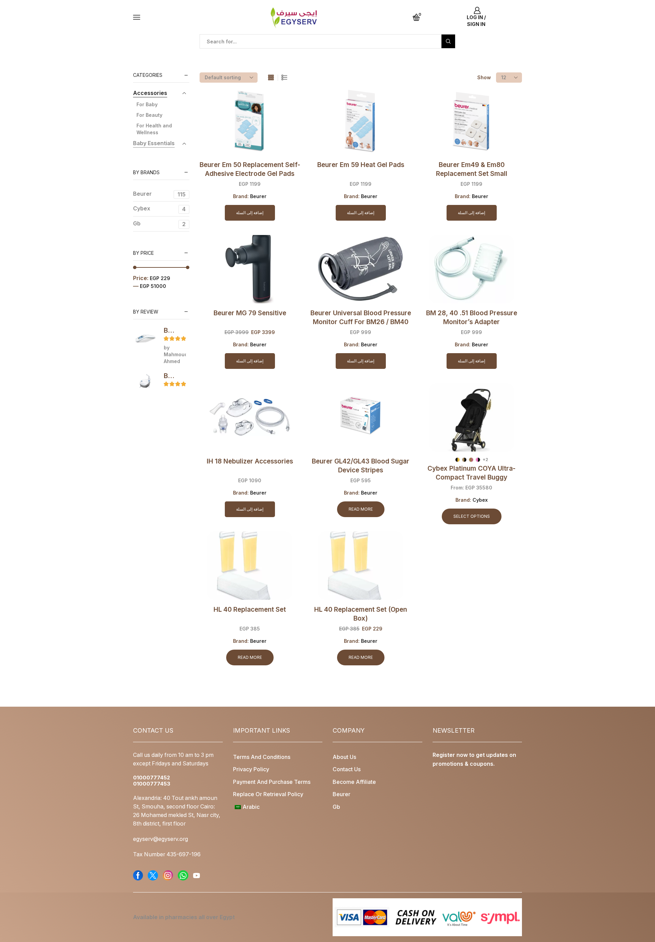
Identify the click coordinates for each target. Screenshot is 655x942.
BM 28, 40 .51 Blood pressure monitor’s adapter (471, 317)
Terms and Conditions (261, 757)
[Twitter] (153, 875)
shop (178, 52)
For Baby (147, 104)
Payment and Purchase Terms (271, 782)
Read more (361, 509)
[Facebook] (138, 875)
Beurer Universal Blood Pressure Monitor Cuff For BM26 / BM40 (360, 317)
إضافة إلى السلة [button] (249, 212)
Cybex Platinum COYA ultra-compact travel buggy (471, 473)
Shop (159, 52)
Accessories (150, 93)
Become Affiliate (354, 782)
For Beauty (149, 115)
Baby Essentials (154, 143)
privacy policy (251, 769)
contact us (347, 769)
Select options (471, 516)
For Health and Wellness (154, 129)
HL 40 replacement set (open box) (360, 614)
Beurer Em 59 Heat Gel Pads (360, 165)
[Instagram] (168, 875)
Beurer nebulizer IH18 (170, 376)
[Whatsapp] (183, 875)
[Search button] (448, 41)
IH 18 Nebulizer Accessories (250, 461)
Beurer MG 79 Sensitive (250, 313)
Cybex (480, 500)
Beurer (258, 196)
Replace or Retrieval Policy (268, 794)
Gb (159, 223)
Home (140, 52)
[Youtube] (196, 875)
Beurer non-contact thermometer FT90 (170, 330)
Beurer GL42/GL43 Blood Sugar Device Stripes (360, 465)
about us (344, 757)
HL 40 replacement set (250, 609)
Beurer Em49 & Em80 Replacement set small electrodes (471, 173)
